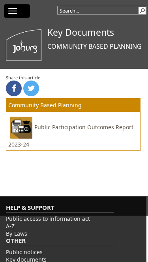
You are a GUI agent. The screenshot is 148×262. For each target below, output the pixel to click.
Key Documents (80, 32)
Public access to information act (48, 218)
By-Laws (16, 233)
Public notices (24, 252)
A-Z (10, 226)
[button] (142, 10)
